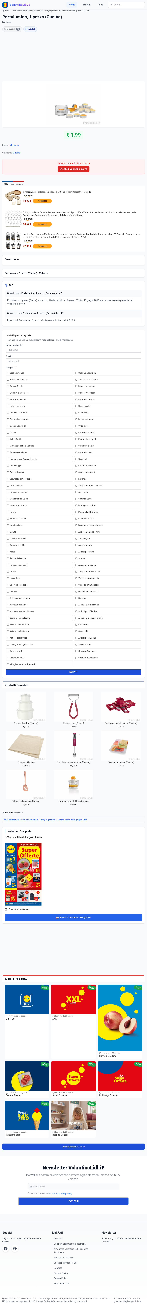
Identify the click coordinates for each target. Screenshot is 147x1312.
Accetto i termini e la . (51, 1193)
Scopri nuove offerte (74, 1146)
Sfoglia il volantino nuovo (73, 169)
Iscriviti (73, 1201)
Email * (9, 356)
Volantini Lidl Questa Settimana (70, 1243)
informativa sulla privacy (60, 1193)
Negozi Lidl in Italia (63, 1257)
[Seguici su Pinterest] (14, 1248)
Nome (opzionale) (14, 345)
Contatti (58, 1268)
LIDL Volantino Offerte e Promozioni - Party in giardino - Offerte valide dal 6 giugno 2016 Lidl (51, 11)
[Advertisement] (73, 56)
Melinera (14, 145)
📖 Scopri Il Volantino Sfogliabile (73, 917)
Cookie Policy (61, 1278)
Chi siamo (58, 1238)
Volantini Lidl (11, 29)
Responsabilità (61, 1283)
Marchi (86, 4)
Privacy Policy (61, 1273)
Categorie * (11, 367)
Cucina (16, 152)
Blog (100, 4)
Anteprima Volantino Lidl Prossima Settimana (71, 1251)
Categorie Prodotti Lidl (65, 1262)
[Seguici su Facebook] (5, 1248)
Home (72, 4)
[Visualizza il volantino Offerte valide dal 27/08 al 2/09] (73, 874)
